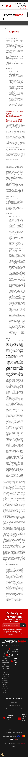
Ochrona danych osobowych (14, 709)
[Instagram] (10, 6)
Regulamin (14, 702)
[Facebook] (7, 6)
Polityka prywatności (14, 705)
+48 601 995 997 (22, 7)
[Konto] (3, 5)
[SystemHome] (12, 15)
